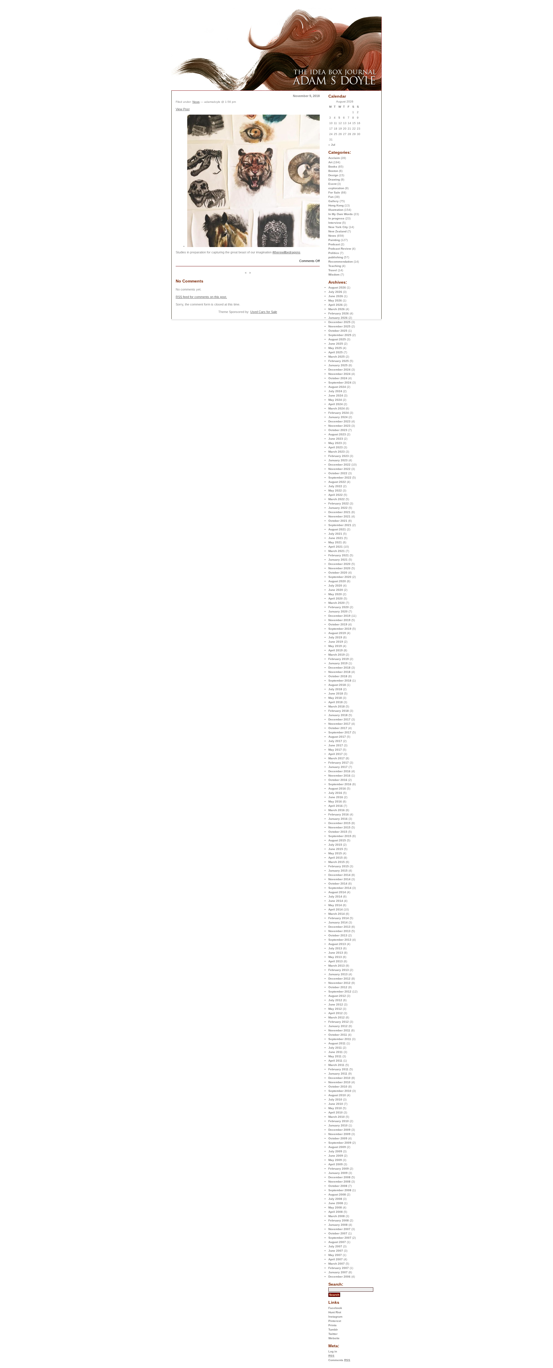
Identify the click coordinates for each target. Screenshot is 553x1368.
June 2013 (335, 952)
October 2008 (337, 1185)
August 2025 (337, 339)
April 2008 (335, 1211)
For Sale (334, 192)
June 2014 (335, 900)
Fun (331, 196)
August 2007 (337, 1242)
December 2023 (339, 421)
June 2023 (335, 438)
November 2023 (339, 425)
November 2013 (339, 931)
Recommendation (340, 261)
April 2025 (335, 352)
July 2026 (335, 291)
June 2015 (335, 849)
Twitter (333, 1333)
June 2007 (335, 1250)
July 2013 (335, 948)
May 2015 (335, 853)
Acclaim (334, 158)
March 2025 (336, 356)
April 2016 (335, 805)
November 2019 (339, 620)
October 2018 (337, 676)
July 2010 (335, 1099)
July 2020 (335, 585)
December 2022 (339, 464)
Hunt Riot (334, 1312)
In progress (336, 218)
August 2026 (337, 287)
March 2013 (336, 965)
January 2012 (338, 1026)
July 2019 (335, 637)
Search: (335, 1284)
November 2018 (339, 671)
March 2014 (336, 913)
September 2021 (339, 525)
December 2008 (339, 1177)
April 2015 (335, 857)
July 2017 (335, 741)
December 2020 (339, 564)
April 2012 (335, 1013)
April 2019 (335, 650)
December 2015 (339, 823)
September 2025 (339, 335)
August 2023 (337, 434)
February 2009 (338, 1168)
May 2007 (335, 1255)
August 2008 (337, 1194)
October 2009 (337, 1138)
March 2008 (336, 1216)
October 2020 (337, 572)
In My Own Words (340, 214)
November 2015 (339, 827)
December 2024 (339, 369)
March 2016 (336, 810)
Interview (334, 222)
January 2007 (338, 1272)
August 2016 (337, 788)
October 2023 (337, 430)
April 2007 (335, 1259)
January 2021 (338, 559)
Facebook (335, 1308)
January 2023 (338, 460)
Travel (332, 270)
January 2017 (338, 767)
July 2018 (335, 689)
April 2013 (335, 961)
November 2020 (339, 568)
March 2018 (336, 706)
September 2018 (339, 680)
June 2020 (335, 589)
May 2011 (335, 1056)
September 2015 (339, 836)
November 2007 (339, 1229)
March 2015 (336, 862)
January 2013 (338, 974)
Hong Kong (336, 205)
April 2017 (335, 754)
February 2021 (338, 555)
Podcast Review (339, 248)
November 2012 (339, 982)
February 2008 (338, 1220)
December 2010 (339, 1077)
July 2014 (335, 896)
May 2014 (335, 905)
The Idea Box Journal (234, 22)
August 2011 (337, 1043)
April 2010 (335, 1112)
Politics (333, 253)
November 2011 (339, 1030)
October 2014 (337, 883)
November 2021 (339, 516)
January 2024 (338, 417)
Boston (333, 170)
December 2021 (339, 512)
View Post (183, 109)
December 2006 (339, 1276)
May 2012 (335, 1008)
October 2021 (337, 520)
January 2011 (337, 1073)
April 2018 (335, 702)
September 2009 (339, 1142)
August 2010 (337, 1095)
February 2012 (338, 1021)
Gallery (333, 201)
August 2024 (337, 386)
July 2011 (335, 1047)
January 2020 (338, 611)
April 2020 (335, 598)
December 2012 (339, 978)
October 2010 (337, 1086)
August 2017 (337, 736)
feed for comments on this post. (201, 297)
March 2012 (336, 1017)
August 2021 (337, 529)
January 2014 (338, 922)
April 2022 (335, 494)
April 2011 (335, 1060)
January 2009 (338, 1173)
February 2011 (338, 1069)
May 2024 (335, 399)
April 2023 (335, 447)
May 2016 (335, 801)
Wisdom (334, 274)
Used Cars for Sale (263, 312)
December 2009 (339, 1129)
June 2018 (335, 693)
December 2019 (339, 615)
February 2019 (338, 659)
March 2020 (336, 602)
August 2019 (337, 633)
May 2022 (335, 490)
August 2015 (337, 840)
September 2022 (339, 477)
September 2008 (339, 1190)
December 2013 (339, 926)
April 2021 (335, 546)
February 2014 (338, 918)
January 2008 (338, 1224)
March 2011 (336, 1065)
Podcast (334, 244)
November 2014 (339, 879)
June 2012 (335, 1004)
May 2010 (335, 1108)
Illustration (335, 209)
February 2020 (338, 607)
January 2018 (338, 715)
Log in (332, 1351)
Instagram (335, 1316)
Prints (332, 1325)
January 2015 (338, 870)
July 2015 (335, 844)
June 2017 (335, 745)
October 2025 (337, 330)
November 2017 (339, 723)
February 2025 (338, 361)
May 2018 (335, 697)
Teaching (334, 265)
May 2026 (335, 300)
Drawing (334, 179)
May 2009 (335, 1160)
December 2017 (339, 719)
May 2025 (335, 348)
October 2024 (337, 378)
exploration (336, 188)
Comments (339, 1360)
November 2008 (339, 1181)
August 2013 (337, 944)
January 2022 (338, 507)
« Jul (331, 144)
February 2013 (338, 970)
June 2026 (335, 296)
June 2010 (335, 1103)
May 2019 (335, 646)
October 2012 (337, 987)
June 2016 (335, 797)
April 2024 (335, 404)
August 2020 (337, 581)
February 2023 (338, 456)
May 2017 (335, 749)
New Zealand (337, 231)
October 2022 (337, 473)
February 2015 (338, 866)
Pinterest (334, 1321)
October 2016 (337, 779)
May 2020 (335, 594)
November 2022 (339, 468)
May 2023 (335, 443)
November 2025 (339, 326)
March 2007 (336, 1263)
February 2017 (338, 762)
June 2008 (335, 1203)
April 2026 (335, 304)
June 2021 (335, 538)
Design (333, 175)
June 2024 (335, 395)
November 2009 (339, 1134)
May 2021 (335, 542)
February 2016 (338, 814)
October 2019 (337, 624)
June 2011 (335, 1052)
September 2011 (339, 1039)
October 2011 (337, 1034)
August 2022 (337, 481)
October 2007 (337, 1233)
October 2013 (337, 935)
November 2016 (339, 775)
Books (332, 166)
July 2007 (335, 1246)
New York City (338, 227)
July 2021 (335, 533)
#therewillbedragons (286, 252)
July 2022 (335, 486)
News (332, 235)
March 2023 (336, 451)
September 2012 (339, 991)
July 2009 (335, 1151)
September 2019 (339, 628)
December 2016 (339, 771)
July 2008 (335, 1198)
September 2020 (339, 576)
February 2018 (338, 710)
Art (330, 162)
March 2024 (336, 408)
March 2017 (336, 758)
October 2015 (337, 831)
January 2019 (338, 663)
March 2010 (336, 1116)
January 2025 (338, 365)
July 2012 (335, 1000)
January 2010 (338, 1125)
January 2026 (338, 317)
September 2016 (339, 784)
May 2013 (335, 957)
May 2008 (335, 1207)
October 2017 (337, 728)
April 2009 (335, 1164)
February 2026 (338, 313)
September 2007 (339, 1237)
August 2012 (337, 995)
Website (334, 1338)
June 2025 (335, 343)
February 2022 (338, 503)
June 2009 (335, 1155)
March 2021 (336, 551)
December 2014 (339, 874)
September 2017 (339, 732)
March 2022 (336, 499)
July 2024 (335, 391)
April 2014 (335, 909)
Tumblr (333, 1329)
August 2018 (337, 684)
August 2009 (337, 1147)
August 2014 (337, 892)
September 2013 (339, 939)
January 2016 (338, 818)
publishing (335, 257)
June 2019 (335, 641)
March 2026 (336, 309)
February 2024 (338, 412)
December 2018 (339, 667)
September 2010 (339, 1090)
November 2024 (339, 373)
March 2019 (336, 654)
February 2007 (338, 1268)
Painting (334, 240)
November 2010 (339, 1082)
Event (332, 183)
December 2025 (339, 322)
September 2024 (339, 382)
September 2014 (339, 887)
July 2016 (335, 792)
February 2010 (338, 1121)
